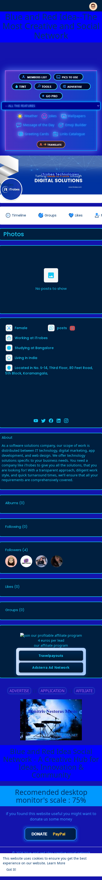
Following (13, 527)
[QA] (20, 134)
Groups (11, 610)
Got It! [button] (11, 869)
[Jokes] (44, 116)
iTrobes (41, 338)
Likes (9, 587)
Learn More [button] (56, 863)
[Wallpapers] (63, 116)
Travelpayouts (51, 655)
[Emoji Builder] (61, 125)
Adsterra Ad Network (51, 667)
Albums (11, 503)
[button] (93, 5)
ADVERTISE (19, 690)
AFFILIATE (84, 690)
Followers (13, 550)
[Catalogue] (55, 134)
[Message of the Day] (18, 125)
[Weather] (20, 116)
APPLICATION (53, 690)
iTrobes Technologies (60, 174)
